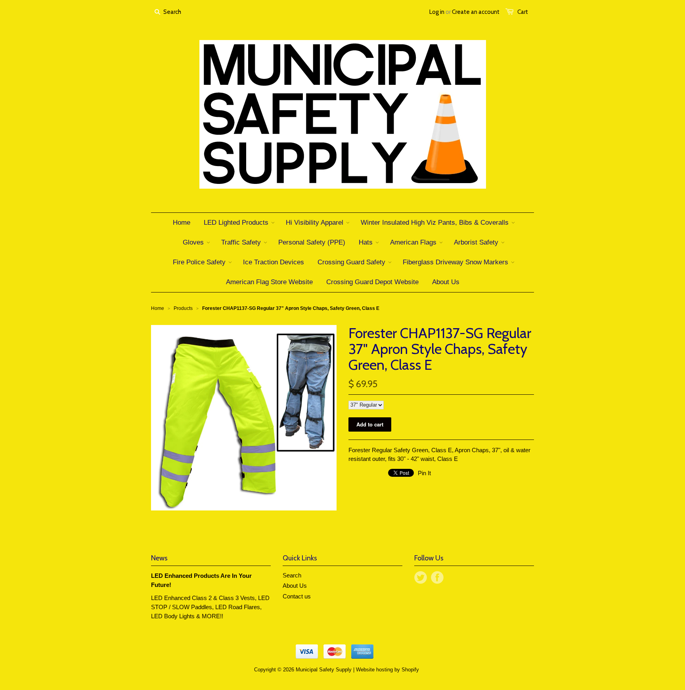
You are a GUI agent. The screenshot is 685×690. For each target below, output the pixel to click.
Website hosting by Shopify (387, 670)
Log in (436, 11)
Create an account (475, 11)
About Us (295, 585)
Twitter (420, 577)
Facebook (437, 577)
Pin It (424, 473)
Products (183, 308)
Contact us (297, 596)
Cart (522, 11)
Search (292, 575)
